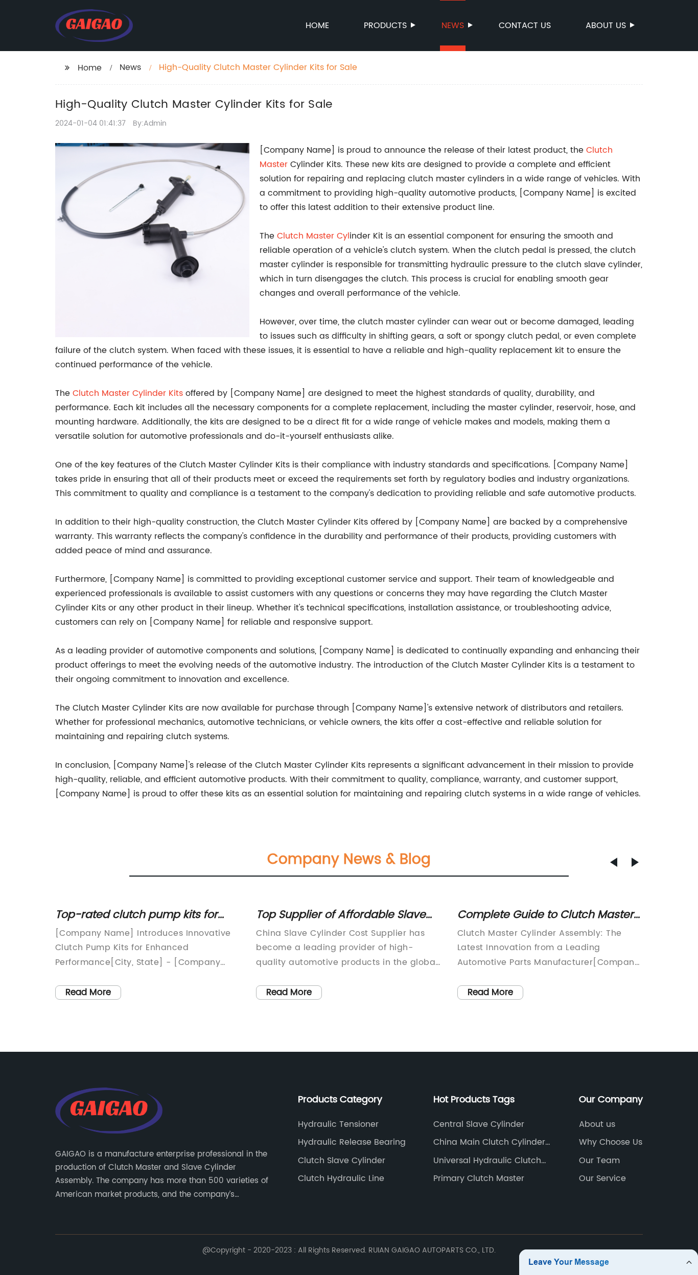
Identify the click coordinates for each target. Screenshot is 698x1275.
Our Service (602, 1178)
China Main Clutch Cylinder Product (489, 1142)
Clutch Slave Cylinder (341, 1160)
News (452, 25)
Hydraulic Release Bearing (352, 1142)
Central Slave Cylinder (478, 1124)
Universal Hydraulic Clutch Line (487, 1160)
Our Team (599, 1160)
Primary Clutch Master (478, 1178)
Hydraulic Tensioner (338, 1124)
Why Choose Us (610, 1142)
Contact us (525, 25)
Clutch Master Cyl (313, 236)
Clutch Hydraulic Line (341, 1178)
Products (385, 25)
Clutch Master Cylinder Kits (128, 393)
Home (317, 25)
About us (606, 25)
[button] (613, 862)
